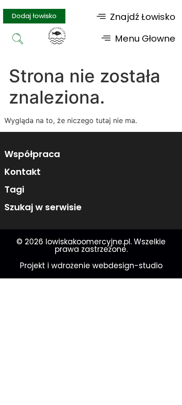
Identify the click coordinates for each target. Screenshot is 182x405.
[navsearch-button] (18, 40)
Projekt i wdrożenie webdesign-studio (91, 265)
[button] (136, 16)
